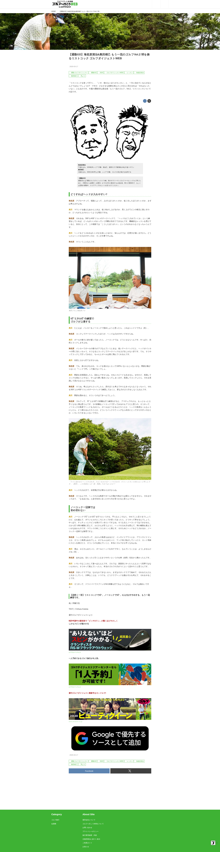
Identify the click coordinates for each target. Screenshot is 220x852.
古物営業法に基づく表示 (91, 839)
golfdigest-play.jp (75, 652)
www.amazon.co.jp (75, 721)
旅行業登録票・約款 (89, 835)
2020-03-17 (74, 66)
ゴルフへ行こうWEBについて (93, 824)
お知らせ (85, 847)
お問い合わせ (87, 827)
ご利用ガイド (87, 843)
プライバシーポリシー (90, 831)
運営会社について (88, 820)
